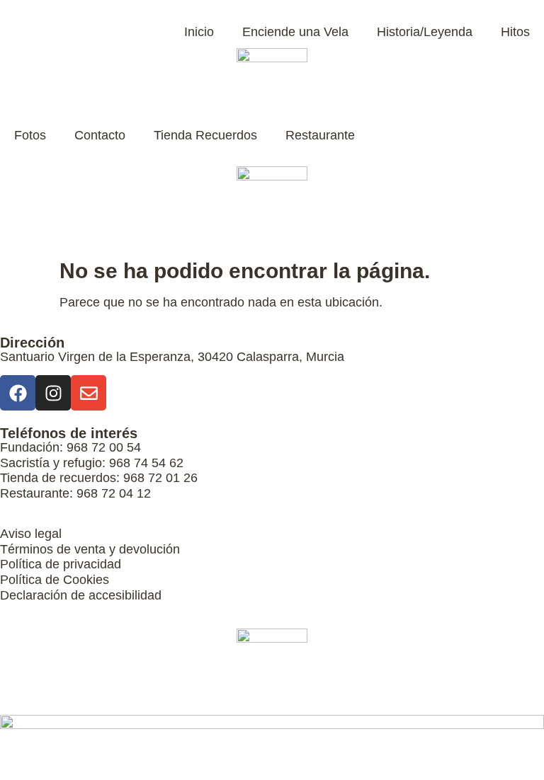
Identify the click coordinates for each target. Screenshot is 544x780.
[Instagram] (53, 393)
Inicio (199, 32)
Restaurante (320, 135)
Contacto (99, 135)
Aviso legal (31, 534)
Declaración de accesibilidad (81, 595)
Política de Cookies (54, 580)
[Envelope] (88, 393)
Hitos (515, 32)
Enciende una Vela (295, 32)
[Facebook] (17, 393)
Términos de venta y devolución (90, 549)
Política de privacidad (60, 564)
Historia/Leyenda (424, 32)
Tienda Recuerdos (205, 135)
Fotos (30, 135)
